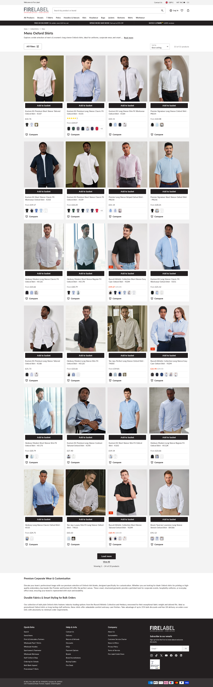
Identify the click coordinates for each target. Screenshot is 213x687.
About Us (111, 632)
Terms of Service (114, 650)
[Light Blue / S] (115, 374)
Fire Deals (69, 665)
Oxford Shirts (34, 29)
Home (25, 29)
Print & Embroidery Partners (34, 639)
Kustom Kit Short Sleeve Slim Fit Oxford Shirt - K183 (125, 444)
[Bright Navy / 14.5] (115, 292)
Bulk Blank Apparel (30, 665)
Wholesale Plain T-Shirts (32, 643)
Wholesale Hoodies (31, 647)
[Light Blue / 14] (115, 125)
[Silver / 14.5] (129, 292)
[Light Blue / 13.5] (31, 125)
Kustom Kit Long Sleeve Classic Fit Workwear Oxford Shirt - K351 (165, 280)
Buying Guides (71, 662)
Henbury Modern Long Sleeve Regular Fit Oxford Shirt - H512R (168, 444)
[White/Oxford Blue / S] (115, 210)
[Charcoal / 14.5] (78, 128)
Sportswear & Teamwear (32, 650)
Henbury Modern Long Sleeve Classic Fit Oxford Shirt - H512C (42, 280)
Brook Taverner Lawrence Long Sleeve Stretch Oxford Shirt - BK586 (166, 526)
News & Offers (113, 643)
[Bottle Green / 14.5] (73, 128)
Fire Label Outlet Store (116, 654)
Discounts (69, 643)
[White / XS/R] (78, 292)
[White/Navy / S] (73, 456)
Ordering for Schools (31, 662)
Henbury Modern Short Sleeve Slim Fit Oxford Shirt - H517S (41, 444)
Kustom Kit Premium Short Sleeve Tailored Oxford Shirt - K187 (42, 112)
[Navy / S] (120, 374)
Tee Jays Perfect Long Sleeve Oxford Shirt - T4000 (126, 362)
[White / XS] (161, 456)
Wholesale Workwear (31, 654)
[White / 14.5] (161, 125)
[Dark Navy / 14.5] (82, 128)
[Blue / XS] (157, 456)
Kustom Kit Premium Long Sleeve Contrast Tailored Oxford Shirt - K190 (84, 444)
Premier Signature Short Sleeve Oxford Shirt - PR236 (169, 198)
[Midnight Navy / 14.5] (92, 128)
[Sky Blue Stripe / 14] (157, 538)
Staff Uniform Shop (31, 658)
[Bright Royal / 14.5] (120, 292)
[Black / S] (27, 292)
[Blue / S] (31, 292)
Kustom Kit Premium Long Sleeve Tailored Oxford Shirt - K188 (42, 362)
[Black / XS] (152, 456)
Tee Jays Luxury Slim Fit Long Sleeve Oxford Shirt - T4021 (85, 526)
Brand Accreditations (73, 658)
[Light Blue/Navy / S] (68, 456)
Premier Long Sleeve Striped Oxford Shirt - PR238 (126, 198)
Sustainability (112, 635)
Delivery (69, 635)
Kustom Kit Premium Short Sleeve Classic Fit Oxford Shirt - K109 (85, 198)
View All (106, 562)
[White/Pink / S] (120, 210)
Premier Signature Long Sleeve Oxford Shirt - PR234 (169, 112)
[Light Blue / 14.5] (157, 125)
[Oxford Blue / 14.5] (124, 292)
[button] (29, 18)
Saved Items (28, 635)
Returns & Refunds (72, 639)
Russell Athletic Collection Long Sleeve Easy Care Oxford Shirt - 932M (169, 362)
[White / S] (36, 292)
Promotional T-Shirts (31, 669)
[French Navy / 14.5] (31, 210)
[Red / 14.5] (97, 128)
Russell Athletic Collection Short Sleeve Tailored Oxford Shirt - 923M (125, 526)
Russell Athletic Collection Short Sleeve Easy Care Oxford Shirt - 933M (127, 280)
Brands (68, 654)
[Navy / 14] (120, 125)
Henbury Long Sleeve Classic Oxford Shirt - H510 (43, 526)
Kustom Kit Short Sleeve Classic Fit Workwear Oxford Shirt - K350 (39, 198)
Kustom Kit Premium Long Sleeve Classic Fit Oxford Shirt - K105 (85, 112)
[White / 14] (124, 125)
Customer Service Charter (117, 639)
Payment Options (72, 650)
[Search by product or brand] (162, 11)
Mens (43, 29)
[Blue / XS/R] (73, 292)
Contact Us (158, 2)
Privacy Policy (113, 647)
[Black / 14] (110, 125)
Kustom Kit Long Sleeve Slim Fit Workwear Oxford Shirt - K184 (126, 112)
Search (26, 632)
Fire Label (32, 681)
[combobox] (109, 10)
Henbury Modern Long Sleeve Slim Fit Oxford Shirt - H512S (82, 362)
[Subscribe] (185, 648)
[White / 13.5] (36, 125)
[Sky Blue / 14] (152, 538)
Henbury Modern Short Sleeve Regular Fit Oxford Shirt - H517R (84, 280)
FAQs (68, 647)
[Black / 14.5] (27, 125)
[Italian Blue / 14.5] (36, 210)
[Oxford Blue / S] (110, 210)
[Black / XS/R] (68, 292)
